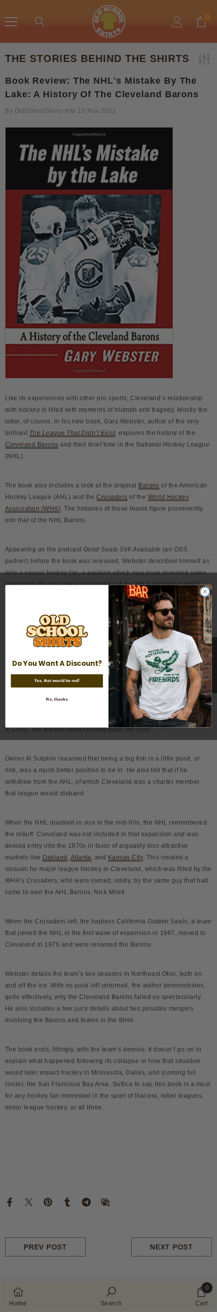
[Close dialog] (204, 591)
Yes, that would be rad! (57, 680)
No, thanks (57, 699)
